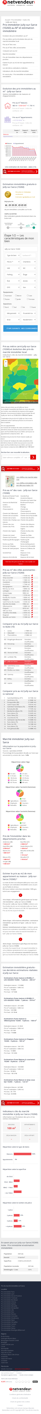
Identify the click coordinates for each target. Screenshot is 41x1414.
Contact (19, 1373)
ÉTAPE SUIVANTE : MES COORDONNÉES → (22, 328)
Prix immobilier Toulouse (9, 1298)
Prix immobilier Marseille (9, 1306)
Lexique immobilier (20, 1371)
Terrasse (31, 299)
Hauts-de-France (6, 1359)
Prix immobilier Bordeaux (9, 1300)
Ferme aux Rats (8, 544)
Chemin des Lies (8, 524)
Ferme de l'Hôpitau (9, 546)
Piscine (7, 299)
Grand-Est (4, 1357)
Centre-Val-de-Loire (7, 1344)
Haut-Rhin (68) (7, 846)
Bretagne (4, 1342)
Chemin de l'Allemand (10, 513)
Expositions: (7, 304)
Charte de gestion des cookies (20, 1402)
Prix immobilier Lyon (7, 1294)
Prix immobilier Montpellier (10, 1308)
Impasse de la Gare (27, 557)
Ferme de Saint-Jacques (11, 548)
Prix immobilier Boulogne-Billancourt (13, 1330)
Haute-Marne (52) (26, 846)
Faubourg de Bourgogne (11, 540)
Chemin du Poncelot (10, 537)
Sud (15, 307)
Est (24, 307)
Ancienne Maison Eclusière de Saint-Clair (28, 499)
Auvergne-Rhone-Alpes (8, 1338)
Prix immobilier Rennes (8, 1314)
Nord (7, 307)
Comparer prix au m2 (10, 51)
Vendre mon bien (6, 1369)
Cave (30, 296)
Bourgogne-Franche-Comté (10, 1340)
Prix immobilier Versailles (9, 1322)
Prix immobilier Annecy (8, 1302)
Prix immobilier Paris (7, 1292)
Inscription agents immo (9, 1375)
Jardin (19, 299)
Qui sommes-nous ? (7, 1373)
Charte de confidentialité (20, 1398)
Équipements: (8, 292)
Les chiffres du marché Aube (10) (26, 478)
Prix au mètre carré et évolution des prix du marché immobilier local (18, 40)
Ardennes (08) (7, 842)
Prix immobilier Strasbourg (9, 1318)
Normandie (5, 1348)
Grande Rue (24, 496)
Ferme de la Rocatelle (27, 546)
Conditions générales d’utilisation (20, 1394)
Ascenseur (8, 296)
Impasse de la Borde (10, 557)
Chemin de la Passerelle (28, 516)
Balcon (19, 296)
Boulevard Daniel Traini (11, 496)
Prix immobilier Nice (7, 1312)
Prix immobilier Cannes (8, 1324)
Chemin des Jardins (27, 520)
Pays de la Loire (6, 1353)
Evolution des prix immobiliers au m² (15, 36)
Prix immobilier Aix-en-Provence (11, 1296)
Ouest (33, 307)
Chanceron (6, 507)
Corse (3, 1346)
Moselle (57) (24, 857)
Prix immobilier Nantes (8, 1304)
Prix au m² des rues (9, 44)
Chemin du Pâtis (26, 535)
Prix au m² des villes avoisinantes (14, 48)
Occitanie (4, 1361)
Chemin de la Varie (9, 518)
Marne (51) (6, 851)
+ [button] (5, 362)
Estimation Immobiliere (22, 1369)
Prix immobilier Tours (8, 1326)
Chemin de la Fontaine (28, 513)
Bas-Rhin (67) (24, 842)
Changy (23, 507)
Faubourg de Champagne (24, 541)
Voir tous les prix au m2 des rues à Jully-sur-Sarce (20, 563)
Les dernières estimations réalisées (15, 68)
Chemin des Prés (8, 527)
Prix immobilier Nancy (8, 1328)
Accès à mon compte (26, 1375)
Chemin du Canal (8, 535)
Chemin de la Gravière (10, 516)
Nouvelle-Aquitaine (7, 1350)
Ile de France (5, 1336)
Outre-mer (4, 1363)
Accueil (7, 20)
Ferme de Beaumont (27, 544)
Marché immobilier (9, 54)
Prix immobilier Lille (7, 1310)
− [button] (5, 365)
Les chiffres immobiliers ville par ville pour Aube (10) (26, 484)
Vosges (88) (7, 861)
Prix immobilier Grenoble (9, 1316)
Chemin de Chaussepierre (25, 510)
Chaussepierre (8, 509)
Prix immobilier (16, 20)
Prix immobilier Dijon (8, 1320)
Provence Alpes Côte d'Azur (10, 1355)
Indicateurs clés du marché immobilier (16, 71)
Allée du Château (9, 498)
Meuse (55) (6, 857)
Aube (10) (26, 20)
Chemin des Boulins (27, 518)
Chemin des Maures (27, 524)
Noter (35, 1382)
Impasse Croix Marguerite (25, 554)
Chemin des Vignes (9, 531)
